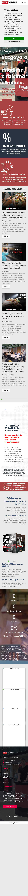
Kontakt (5, 780)
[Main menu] (25, 2)
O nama (5, 773)
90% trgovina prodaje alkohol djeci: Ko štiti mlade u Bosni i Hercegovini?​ (14, 265)
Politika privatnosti (14, 823)
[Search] (22, 2)
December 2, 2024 (9, 374)
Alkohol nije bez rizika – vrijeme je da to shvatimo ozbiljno (13, 316)
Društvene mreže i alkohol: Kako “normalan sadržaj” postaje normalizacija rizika (14, 215)
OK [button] (14, 38)
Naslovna (6, 771)
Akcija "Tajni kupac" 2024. (14, 117)
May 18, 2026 (7, 220)
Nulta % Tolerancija (6, 777)
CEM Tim (19, 816)
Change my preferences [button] (14, 41)
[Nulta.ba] (9, 2)
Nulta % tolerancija (14, 145)
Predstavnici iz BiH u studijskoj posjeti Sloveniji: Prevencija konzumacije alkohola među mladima (13, 368)
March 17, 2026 (8, 321)
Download (6, 783)
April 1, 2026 (7, 271)
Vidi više (6, 236)
